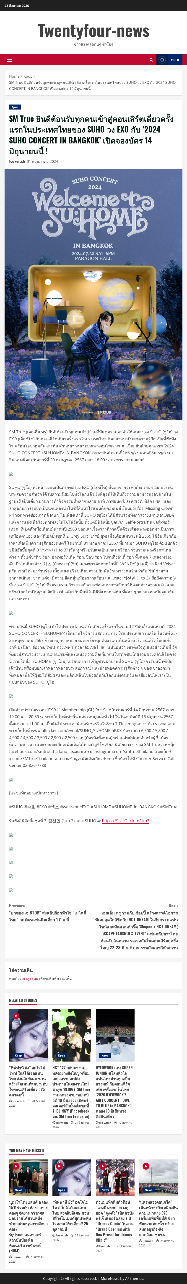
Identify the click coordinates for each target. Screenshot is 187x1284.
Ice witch (17, 161)
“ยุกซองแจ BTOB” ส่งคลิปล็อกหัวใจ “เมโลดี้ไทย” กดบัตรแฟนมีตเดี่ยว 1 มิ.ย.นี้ (47, 912)
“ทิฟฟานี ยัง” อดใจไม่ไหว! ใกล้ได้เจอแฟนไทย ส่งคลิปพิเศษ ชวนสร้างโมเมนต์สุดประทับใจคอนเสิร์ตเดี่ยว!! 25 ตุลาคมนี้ (28, 1081)
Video (175, 59)
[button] (9, 59)
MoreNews (110, 1278)
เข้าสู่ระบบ (29, 978)
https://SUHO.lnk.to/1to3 (125, 820)
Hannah (18, 1257)
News (18, 1190)
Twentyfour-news (93, 29)
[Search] (151, 59)
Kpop (14, 107)
